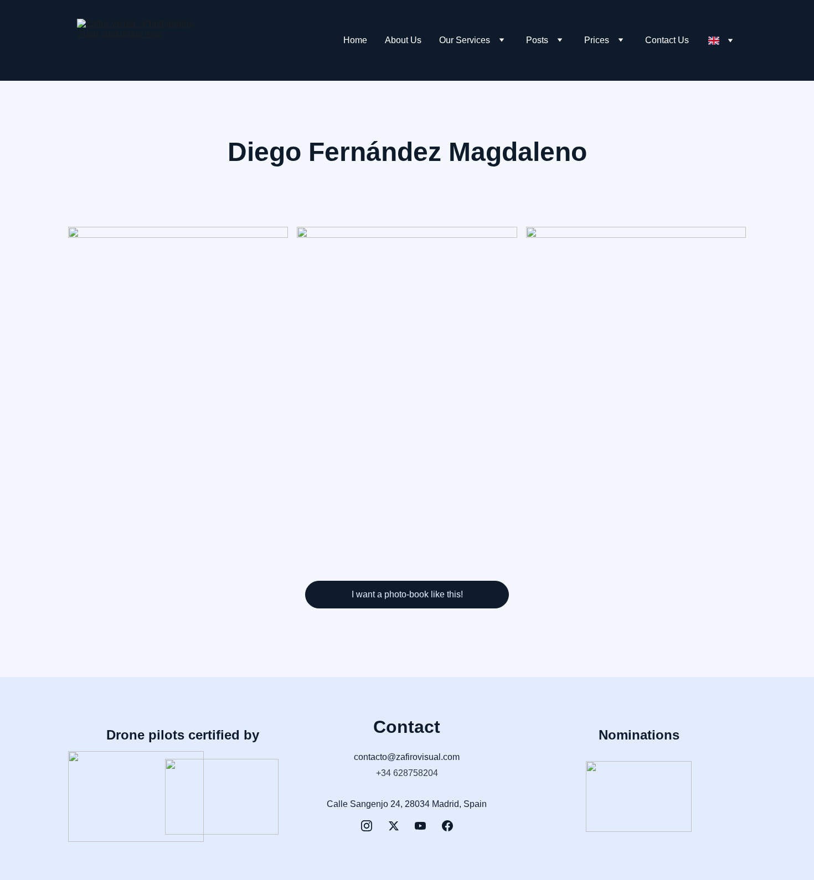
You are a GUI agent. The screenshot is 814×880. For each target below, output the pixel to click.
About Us (403, 40)
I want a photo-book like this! (407, 594)
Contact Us (667, 40)
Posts (537, 40)
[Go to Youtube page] (420, 825)
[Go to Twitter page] (393, 825)
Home (355, 40)
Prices (596, 40)
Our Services (464, 40)
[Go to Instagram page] (366, 825)
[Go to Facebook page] (447, 825)
